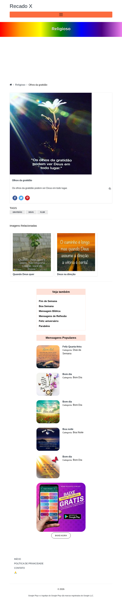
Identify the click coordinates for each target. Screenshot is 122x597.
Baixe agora (61, 536)
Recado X (21, 6)
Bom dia (67, 374)
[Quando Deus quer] (32, 252)
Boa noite (67, 429)
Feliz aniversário (48, 321)
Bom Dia (77, 377)
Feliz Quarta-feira (72, 346)
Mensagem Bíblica (49, 311)
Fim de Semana (48, 301)
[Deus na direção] (76, 252)
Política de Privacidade (28, 563)
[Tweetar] (21, 197)
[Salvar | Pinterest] (27, 197)
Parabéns (44, 326)
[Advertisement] (61, 59)
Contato (19, 568)
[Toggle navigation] (61, 15)
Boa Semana (46, 306)
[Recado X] (11, 84)
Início (23, 559)
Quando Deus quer (23, 274)
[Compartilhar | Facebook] (14, 197)
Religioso (20, 85)
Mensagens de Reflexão (53, 316)
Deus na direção (66, 274)
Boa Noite (78, 432)
